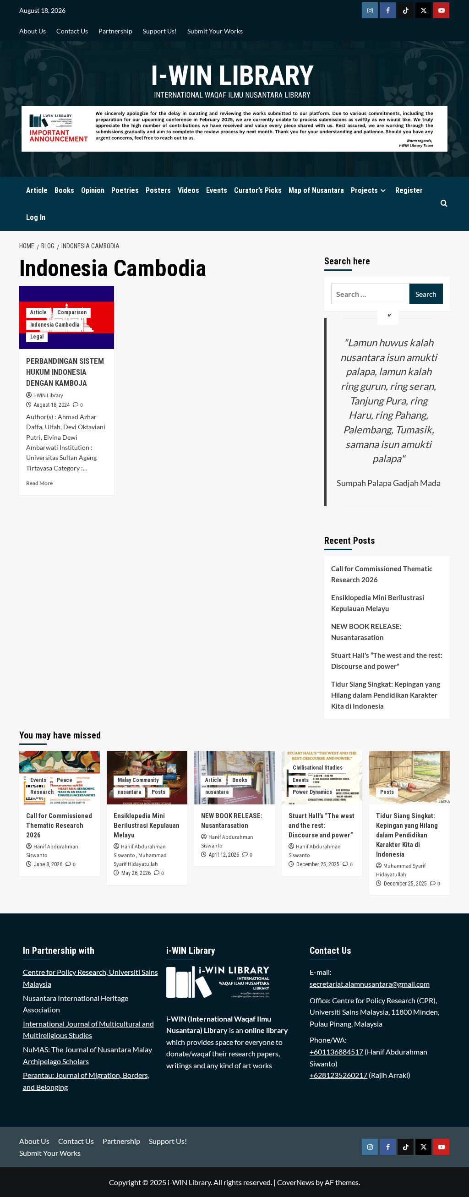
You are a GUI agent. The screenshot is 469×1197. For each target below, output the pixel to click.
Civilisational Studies (318, 768)
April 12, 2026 (224, 855)
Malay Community (138, 780)
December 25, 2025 (317, 864)
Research (42, 792)
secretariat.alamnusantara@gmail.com (370, 983)
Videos (188, 190)
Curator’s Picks (258, 190)
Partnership (115, 31)
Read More (39, 483)
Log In (35, 217)
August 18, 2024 (52, 405)
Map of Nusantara (316, 190)
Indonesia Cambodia (54, 325)
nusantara (129, 792)
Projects (364, 190)
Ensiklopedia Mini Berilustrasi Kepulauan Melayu (377, 602)
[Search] (444, 204)
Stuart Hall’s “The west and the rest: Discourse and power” (386, 660)
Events (216, 190)
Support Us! (160, 31)
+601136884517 (336, 1051)
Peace (64, 780)
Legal (37, 336)
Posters (158, 190)
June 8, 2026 (48, 864)
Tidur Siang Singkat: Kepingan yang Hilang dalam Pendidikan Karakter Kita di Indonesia (385, 695)
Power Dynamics (312, 792)
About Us (32, 31)
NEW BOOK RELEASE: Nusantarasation (366, 631)
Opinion (92, 190)
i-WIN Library (232, 75)
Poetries (125, 190)
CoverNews (295, 1182)
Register (409, 190)
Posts (158, 792)
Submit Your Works (215, 31)
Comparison (72, 312)
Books (64, 190)
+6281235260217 (338, 1075)
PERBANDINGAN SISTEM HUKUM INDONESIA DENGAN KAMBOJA (65, 372)
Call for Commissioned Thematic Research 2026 (381, 574)
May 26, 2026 (136, 873)
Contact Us (72, 31)
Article (37, 190)
